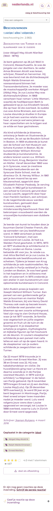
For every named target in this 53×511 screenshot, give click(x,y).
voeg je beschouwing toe (37, 13)
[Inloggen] (49, 6)
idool (38, 432)
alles (17, 32)
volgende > (28, 32)
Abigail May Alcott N (18, 439)
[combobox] (25, 20)
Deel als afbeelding (28, 471)
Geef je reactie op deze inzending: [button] (21, 501)
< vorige (8, 32)
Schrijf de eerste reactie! (31, 489)
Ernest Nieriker (16, 450)
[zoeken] (42, 6)
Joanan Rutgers (24, 420)
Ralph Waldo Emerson (19, 445)
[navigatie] (4, 5)
